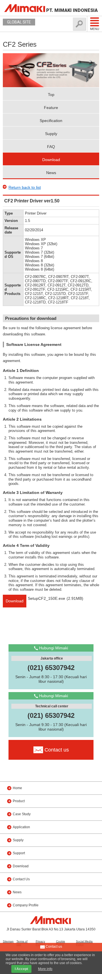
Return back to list (24, 187)
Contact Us (21, 879)
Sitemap (8, 941)
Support (19, 853)
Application (21, 827)
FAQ (51, 146)
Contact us (53, 947)
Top (51, 94)
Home (17, 788)
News (51, 172)
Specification (51, 120)
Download (51, 159)
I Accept (21, 969)
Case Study (22, 814)
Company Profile (26, 905)
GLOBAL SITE (19, 22)
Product (19, 801)
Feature (51, 107)
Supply (51, 133)
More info (45, 969)
